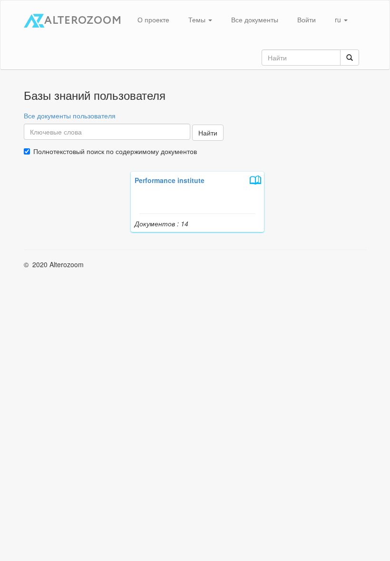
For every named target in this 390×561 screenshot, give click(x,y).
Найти (207, 132)
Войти (306, 19)
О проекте (153, 19)
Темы (197, 19)
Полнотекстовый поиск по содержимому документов (115, 151)
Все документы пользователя (70, 115)
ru (339, 19)
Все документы (254, 19)
